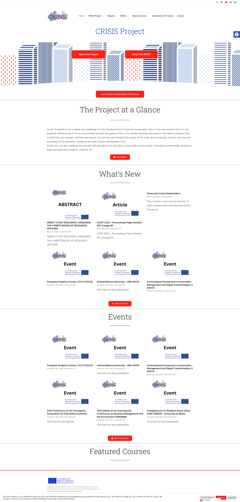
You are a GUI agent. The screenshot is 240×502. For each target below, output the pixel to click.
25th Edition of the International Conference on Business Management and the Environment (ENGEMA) (120, 413)
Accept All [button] (221, 498)
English (206, 500)
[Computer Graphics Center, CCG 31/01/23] (70, 263)
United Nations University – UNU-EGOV (118, 281)
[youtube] (226, 2)
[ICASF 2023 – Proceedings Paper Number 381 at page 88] (120, 204)
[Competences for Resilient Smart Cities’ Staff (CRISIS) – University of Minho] (170, 392)
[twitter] (222, 2)
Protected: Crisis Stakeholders (163, 193)
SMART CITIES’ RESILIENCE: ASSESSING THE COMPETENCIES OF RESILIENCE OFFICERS (69, 225)
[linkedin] (235, 2)
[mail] (231, 2)
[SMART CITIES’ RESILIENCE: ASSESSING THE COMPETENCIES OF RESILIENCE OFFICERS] (70, 204)
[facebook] (217, 2)
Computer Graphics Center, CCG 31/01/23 (70, 281)
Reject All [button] (231, 498)
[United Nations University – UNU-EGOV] (120, 263)
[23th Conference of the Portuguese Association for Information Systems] (70, 392)
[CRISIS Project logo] (57, 11)
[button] (237, 34)
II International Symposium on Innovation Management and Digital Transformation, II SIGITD (170, 284)
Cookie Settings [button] (207, 498)
